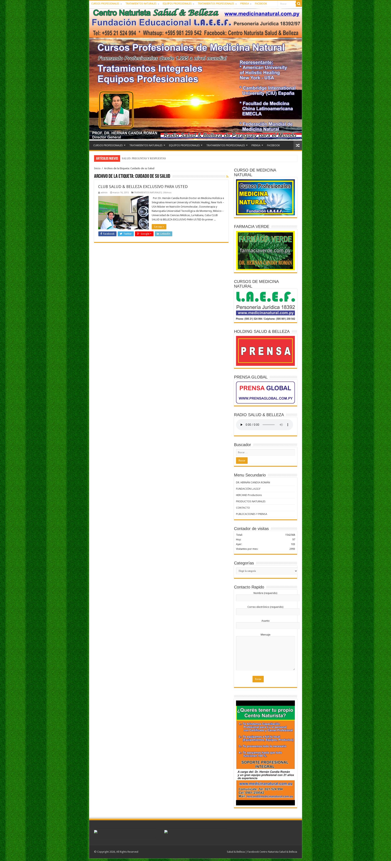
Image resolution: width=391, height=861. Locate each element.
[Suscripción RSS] (227, 176)
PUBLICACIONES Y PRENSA (251, 514)
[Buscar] (299, 4)
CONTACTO (243, 507)
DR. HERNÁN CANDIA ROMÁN (253, 482)
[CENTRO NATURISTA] (195, 74)
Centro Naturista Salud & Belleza (278, 851)
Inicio (97, 168)
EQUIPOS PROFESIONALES (177, 3)
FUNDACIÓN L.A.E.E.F (248, 488)
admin (104, 192)
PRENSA (244, 3)
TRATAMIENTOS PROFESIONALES (216, 3)
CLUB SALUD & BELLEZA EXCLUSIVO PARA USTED (143, 186)
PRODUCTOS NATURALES (251, 501)
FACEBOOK (261, 3)
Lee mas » (159, 226)
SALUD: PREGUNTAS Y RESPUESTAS (144, 158)
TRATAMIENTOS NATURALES (141, 3)
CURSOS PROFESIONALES (105, 3)
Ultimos (167, 192)
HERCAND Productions (249, 495)
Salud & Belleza (236, 851)
